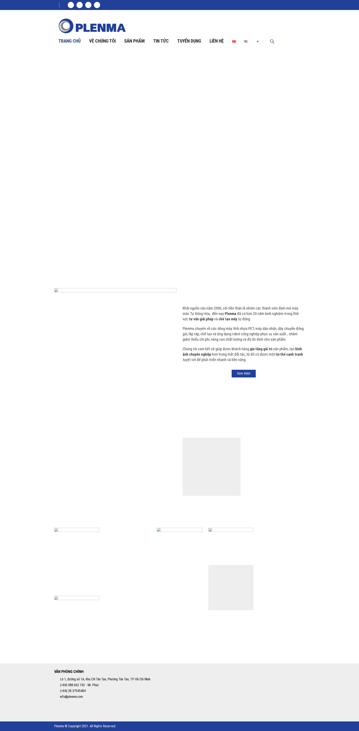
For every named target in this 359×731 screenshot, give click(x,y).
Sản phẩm (134, 41)
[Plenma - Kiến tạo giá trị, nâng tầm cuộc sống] (91, 26)
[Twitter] (79, 5)
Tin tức (161, 41)
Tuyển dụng (189, 41)
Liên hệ (217, 41)
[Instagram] (97, 5)
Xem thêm (243, 373)
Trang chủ (69, 41)
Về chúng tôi (102, 41)
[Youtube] (88, 5)
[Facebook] (71, 5)
